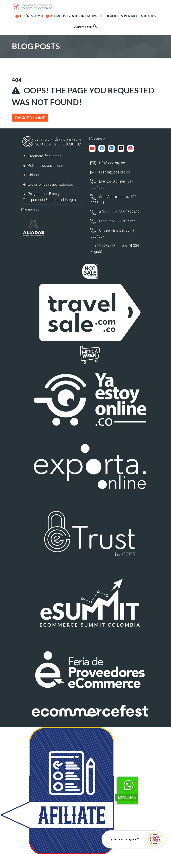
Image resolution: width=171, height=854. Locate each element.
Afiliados (58, 16)
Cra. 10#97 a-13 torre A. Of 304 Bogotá (114, 249)
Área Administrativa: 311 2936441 (113, 200)
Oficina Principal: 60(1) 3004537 (112, 233)
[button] (95, 27)
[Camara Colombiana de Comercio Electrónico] (85, 6)
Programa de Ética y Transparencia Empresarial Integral (50, 197)
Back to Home (30, 117)
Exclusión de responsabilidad (50, 184)
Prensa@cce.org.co (114, 172)
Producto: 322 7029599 (117, 221)
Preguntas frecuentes (44, 156)
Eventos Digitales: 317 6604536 (111, 184)
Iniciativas (89, 16)
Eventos (73, 16)
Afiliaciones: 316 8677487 (119, 212)
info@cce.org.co (111, 163)
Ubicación (35, 175)
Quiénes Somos (32, 16)
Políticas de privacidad (45, 165)
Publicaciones (111, 16)
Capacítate (83, 27)
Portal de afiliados (140, 16)
